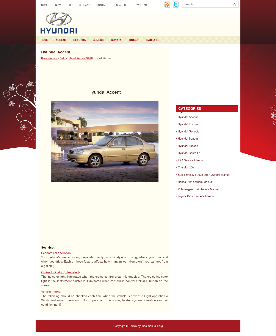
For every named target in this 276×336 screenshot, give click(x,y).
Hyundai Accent (49, 58)
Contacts (102, 5)
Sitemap (84, 5)
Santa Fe (152, 40)
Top (69, 5)
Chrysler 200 (186, 167)
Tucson (134, 40)
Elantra (79, 40)
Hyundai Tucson (188, 146)
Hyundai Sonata (188, 138)
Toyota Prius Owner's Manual (196, 196)
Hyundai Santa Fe (189, 153)
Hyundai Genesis (188, 131)
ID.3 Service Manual (190, 160)
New (58, 5)
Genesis (98, 40)
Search (121, 5)
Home (44, 5)
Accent (60, 40)
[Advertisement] (104, 75)
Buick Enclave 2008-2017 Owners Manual (204, 175)
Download (140, 5)
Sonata (116, 40)
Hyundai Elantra (188, 124)
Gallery (63, 58)
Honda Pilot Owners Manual (195, 182)
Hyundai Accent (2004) (81, 58)
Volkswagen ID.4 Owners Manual (198, 189)
